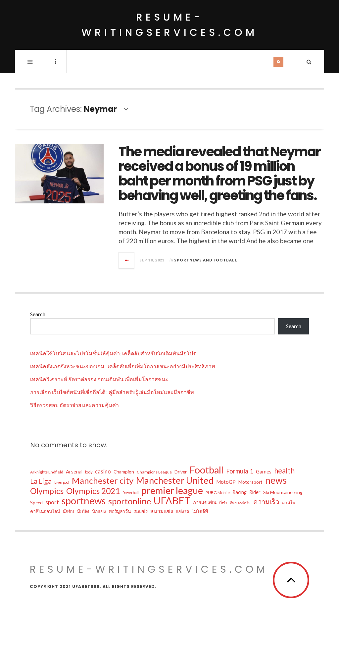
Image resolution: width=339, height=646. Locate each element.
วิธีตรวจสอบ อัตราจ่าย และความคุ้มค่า (74, 405)
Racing (239, 492)
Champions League (154, 471)
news (276, 480)
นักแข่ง (99, 511)
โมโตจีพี (200, 511)
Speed (36, 502)
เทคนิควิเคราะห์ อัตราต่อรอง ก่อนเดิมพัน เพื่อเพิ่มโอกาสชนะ (99, 379)
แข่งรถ (182, 511)
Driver (180, 471)
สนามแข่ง (161, 511)
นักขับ (68, 511)
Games (263, 471)
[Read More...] (127, 260)
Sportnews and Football (205, 260)
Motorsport (250, 482)
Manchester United (175, 480)
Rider (255, 492)
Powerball (130, 492)
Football (206, 470)
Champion (124, 471)
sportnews (84, 501)
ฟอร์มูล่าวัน (120, 511)
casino (103, 471)
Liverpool (61, 482)
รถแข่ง (140, 511)
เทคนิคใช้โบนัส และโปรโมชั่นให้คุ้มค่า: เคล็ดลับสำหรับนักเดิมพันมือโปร (113, 353)
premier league (172, 490)
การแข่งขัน (205, 502)
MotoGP (226, 482)
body (88, 472)
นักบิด (83, 511)
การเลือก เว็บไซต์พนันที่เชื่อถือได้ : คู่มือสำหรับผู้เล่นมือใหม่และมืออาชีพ (112, 392)
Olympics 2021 (93, 491)
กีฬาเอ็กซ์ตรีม (240, 503)
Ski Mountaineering (283, 492)
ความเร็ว (266, 502)
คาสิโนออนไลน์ (45, 511)
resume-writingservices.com (169, 24)
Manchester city (102, 480)
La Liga (41, 481)
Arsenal (74, 471)
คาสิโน (288, 502)
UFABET (172, 501)
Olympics (47, 491)
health (284, 471)
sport (52, 502)
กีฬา (223, 502)
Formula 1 (239, 471)
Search (37, 314)
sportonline (129, 501)
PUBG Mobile (218, 492)
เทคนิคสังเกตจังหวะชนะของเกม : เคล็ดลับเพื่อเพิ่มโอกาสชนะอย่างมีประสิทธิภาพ (122, 366)
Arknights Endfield (46, 471)
